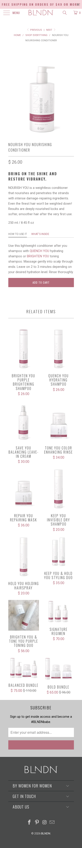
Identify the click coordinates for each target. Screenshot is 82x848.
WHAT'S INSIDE (40, 234)
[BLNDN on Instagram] (44, 823)
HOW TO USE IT (17, 234)
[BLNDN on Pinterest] (37, 823)
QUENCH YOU (39, 251)
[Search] (64, 12)
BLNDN (45, 833)
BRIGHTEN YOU (38, 256)
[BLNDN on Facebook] (29, 823)
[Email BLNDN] (52, 823)
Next (49, 30)
